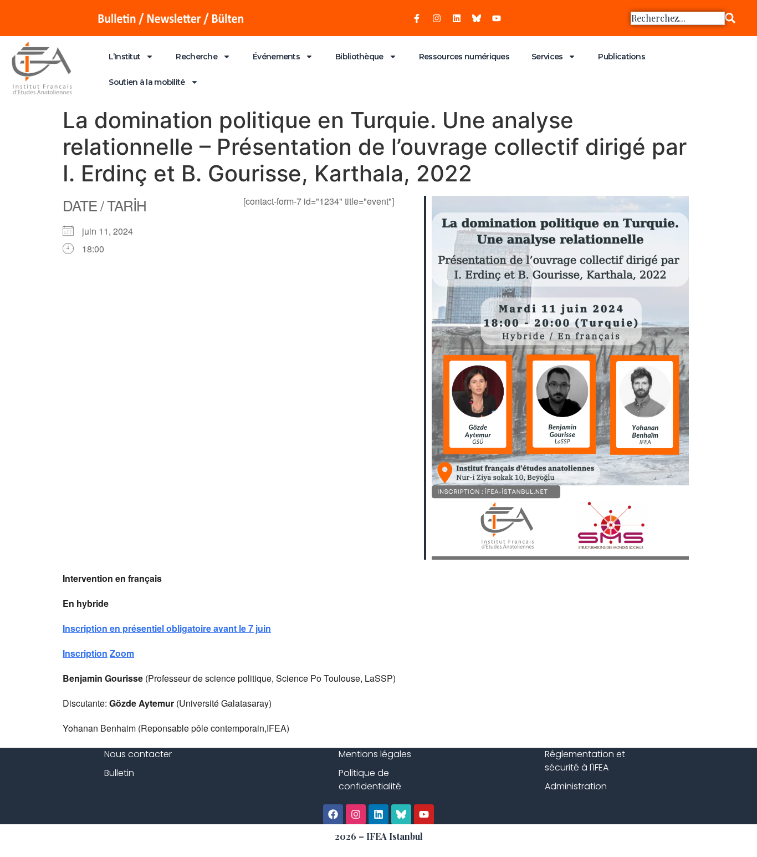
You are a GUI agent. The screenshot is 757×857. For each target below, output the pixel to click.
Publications (621, 57)
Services (546, 57)
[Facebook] (333, 814)
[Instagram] (437, 18)
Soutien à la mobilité (147, 82)
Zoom (122, 653)
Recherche (196, 57)
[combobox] (678, 18)
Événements (276, 57)
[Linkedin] (457, 18)
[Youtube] (496, 18)
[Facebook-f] (417, 18)
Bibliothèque (359, 57)
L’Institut (124, 57)
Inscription (85, 653)
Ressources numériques (464, 57)
